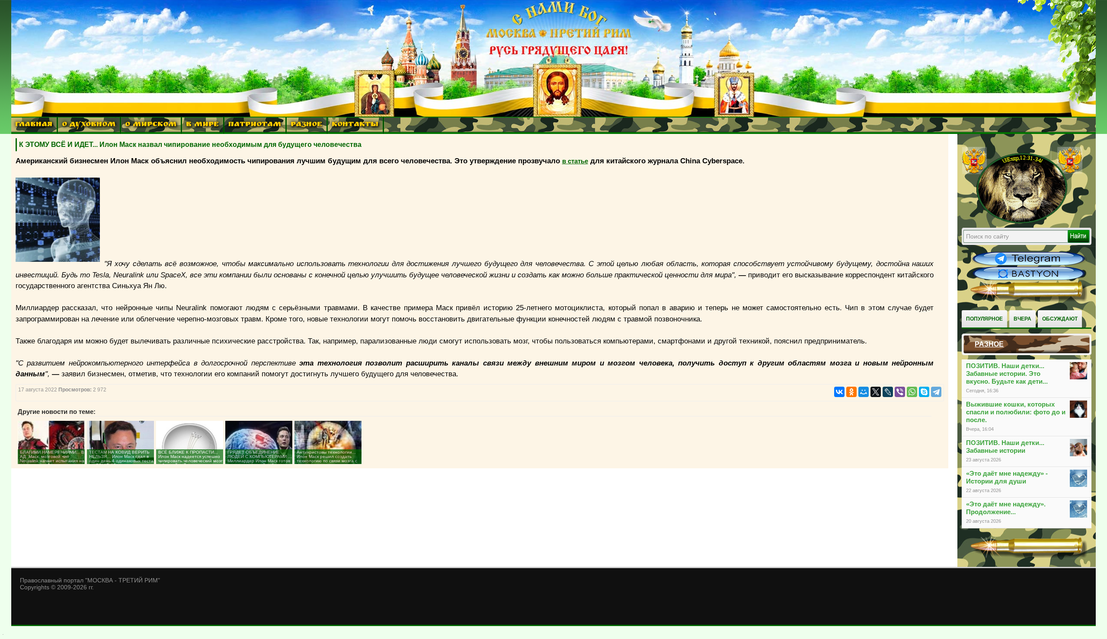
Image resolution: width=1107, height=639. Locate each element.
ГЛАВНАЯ (33, 125)
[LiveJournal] (888, 392)
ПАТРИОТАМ (254, 125)
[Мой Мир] (863, 392)
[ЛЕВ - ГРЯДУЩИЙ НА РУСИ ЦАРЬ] (1022, 222)
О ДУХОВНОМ (88, 125)
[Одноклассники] (851, 392)
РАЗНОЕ (306, 125)
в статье (575, 161)
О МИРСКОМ (150, 125)
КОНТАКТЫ (355, 125)
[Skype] (924, 392)
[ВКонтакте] (839, 392)
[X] (875, 392)
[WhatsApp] (912, 392)
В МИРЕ (202, 125)
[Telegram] (936, 392)
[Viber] (900, 392)
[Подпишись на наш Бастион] (1028, 279)
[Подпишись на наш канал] (1028, 264)
